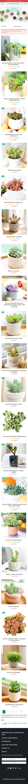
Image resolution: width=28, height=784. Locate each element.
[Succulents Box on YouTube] (11, 768)
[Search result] (22, 3)
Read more (4, 724)
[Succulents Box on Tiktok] (20, 768)
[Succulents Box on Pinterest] (13, 768)
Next (21, 711)
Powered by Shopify (20, 779)
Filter (4, 26)
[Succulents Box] (14, 3)
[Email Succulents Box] (18, 768)
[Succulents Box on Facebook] (8, 768)
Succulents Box (10, 779)
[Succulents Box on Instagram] (16, 768)
